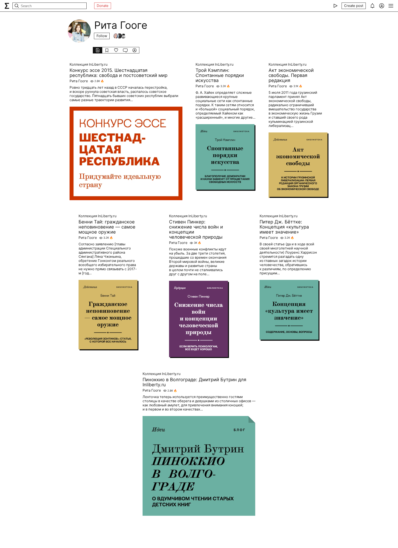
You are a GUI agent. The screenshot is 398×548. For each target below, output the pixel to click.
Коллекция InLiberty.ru (89, 64)
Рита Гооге (79, 81)
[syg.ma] (7, 6)
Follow (102, 36)
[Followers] (119, 36)
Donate (102, 5)
